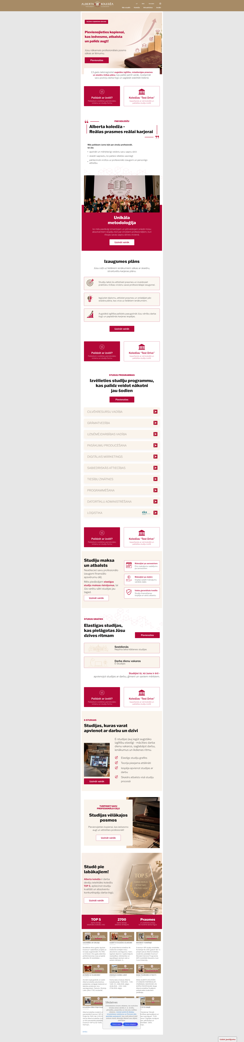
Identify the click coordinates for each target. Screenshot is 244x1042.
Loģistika (94, 513)
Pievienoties (96, 60)
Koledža (137, 7)
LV (136, 3)
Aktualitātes (148, 7)
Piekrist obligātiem (130, 1024)
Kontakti (151, 3)
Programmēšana (101, 490)
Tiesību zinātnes (100, 479)
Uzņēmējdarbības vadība (107, 434)
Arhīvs (85, 1032)
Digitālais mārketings (105, 456)
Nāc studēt (126, 7)
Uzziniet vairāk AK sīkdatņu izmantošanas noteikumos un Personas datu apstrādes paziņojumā (121, 1014)
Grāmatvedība (98, 423)
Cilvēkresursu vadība (104, 412)
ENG (143, 3)
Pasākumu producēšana (107, 445)
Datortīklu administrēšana (109, 501)
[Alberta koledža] (97, 4)
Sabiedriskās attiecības (106, 468)
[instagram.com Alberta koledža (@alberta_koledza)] (160, 3)
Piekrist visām (116, 1024)
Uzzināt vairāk (121, 242)
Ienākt (158, 7)
